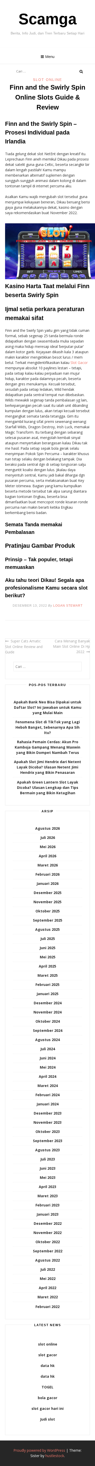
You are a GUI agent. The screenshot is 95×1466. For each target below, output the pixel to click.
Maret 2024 (47, 1085)
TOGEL (47, 1387)
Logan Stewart (68, 605)
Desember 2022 (48, 1223)
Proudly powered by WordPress (39, 1450)
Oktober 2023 (47, 1131)
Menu (49, 56)
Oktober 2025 (47, 911)
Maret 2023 (47, 1195)
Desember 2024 (48, 1002)
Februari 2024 (47, 1094)
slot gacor (47, 1354)
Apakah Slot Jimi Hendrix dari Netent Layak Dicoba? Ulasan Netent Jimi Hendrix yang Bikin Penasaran (47, 767)
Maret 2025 (47, 975)
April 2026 (47, 855)
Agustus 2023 (47, 1149)
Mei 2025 (47, 957)
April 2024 (47, 1076)
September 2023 (47, 1140)
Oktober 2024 (47, 1021)
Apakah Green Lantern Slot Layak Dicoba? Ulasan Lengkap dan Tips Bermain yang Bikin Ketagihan (47, 787)
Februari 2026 (47, 874)
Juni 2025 (47, 947)
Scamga (47, 19)
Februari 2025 (47, 984)
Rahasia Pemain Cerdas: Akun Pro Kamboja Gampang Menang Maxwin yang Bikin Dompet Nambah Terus (47, 747)
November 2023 (47, 1122)
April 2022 (47, 1287)
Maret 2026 (47, 865)
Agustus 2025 (47, 929)
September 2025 (47, 920)
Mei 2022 (47, 1278)
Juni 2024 (47, 1058)
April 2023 (47, 1186)
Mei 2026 (47, 846)
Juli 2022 (47, 1269)
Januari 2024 (47, 1104)
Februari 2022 (47, 1306)
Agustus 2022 (47, 1260)
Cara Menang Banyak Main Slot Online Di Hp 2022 (71, 646)
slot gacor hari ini (47, 1408)
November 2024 (47, 1012)
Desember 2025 (48, 892)
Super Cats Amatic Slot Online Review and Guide (24, 646)
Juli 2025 (47, 938)
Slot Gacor (79, 362)
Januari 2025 (47, 993)
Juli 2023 (47, 1159)
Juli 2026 (47, 837)
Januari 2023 (47, 1214)
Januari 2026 (47, 883)
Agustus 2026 (47, 828)
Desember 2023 (48, 1113)
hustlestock (54, 1455)
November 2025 (47, 901)
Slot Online (47, 80)
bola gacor (47, 1397)
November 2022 (47, 1232)
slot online (47, 1344)
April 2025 (47, 966)
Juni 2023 (47, 1168)
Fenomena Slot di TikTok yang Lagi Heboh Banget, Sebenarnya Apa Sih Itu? (47, 727)
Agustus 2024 (47, 1039)
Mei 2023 (47, 1177)
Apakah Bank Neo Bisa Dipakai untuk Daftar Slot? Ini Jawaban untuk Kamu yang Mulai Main (47, 707)
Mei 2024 (47, 1067)
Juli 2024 (47, 1048)
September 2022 (47, 1251)
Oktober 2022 (47, 1241)
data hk (48, 1365)
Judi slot (47, 1419)
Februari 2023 (47, 1205)
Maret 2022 (47, 1296)
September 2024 (47, 1030)
